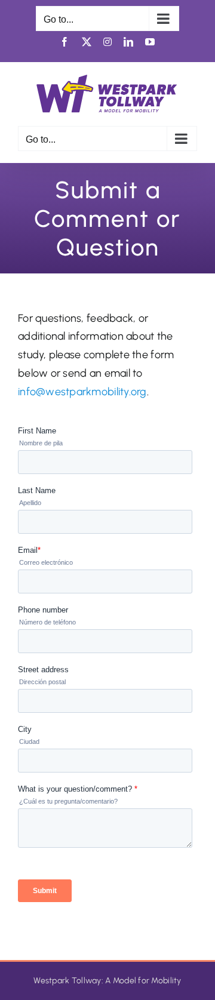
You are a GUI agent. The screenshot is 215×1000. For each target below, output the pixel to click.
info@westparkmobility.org (82, 391)
